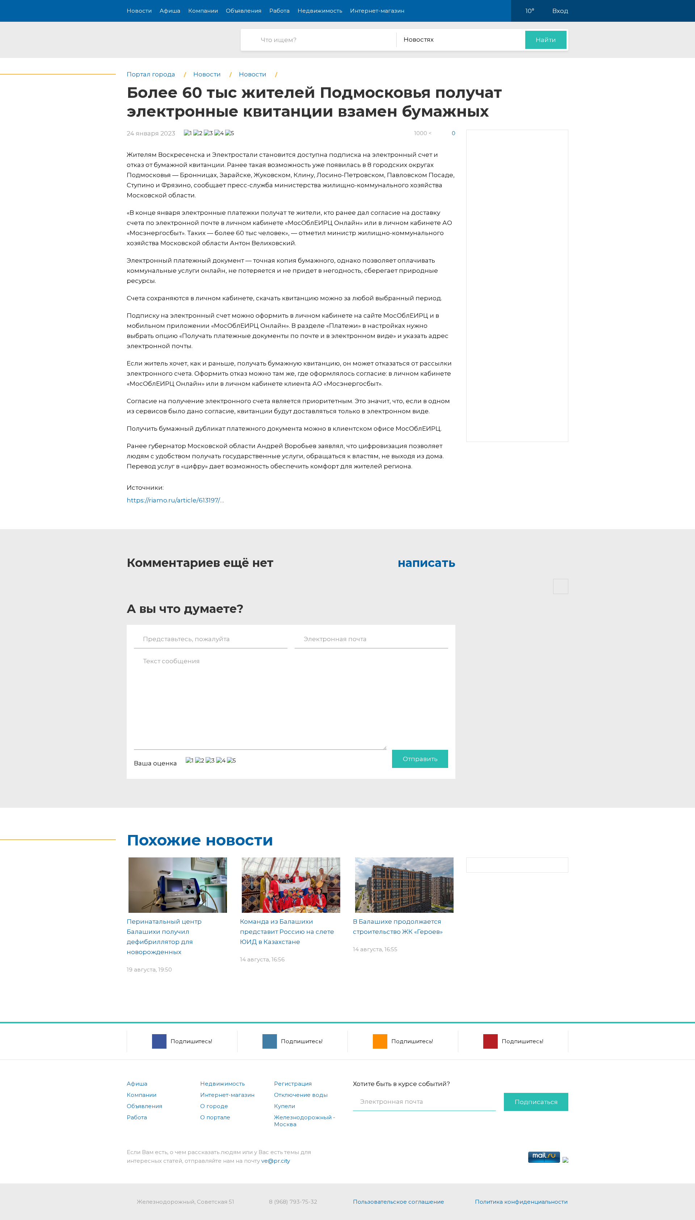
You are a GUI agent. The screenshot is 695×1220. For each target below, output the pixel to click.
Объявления (243, 10)
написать (426, 563)
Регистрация (293, 1083)
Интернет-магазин (377, 10)
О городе (214, 1106)
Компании (203, 10)
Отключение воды (301, 1094)
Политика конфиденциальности (521, 1201)
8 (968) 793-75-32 (293, 1201)
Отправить (420, 758)
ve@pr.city (275, 1160)
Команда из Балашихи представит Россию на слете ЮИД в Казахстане (287, 931)
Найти (546, 39)
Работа (279, 10)
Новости (139, 10)
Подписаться (536, 1102)
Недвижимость (320, 10)
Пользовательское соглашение (398, 1201)
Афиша (170, 10)
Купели (284, 1106)
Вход (560, 10)
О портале (215, 1117)
